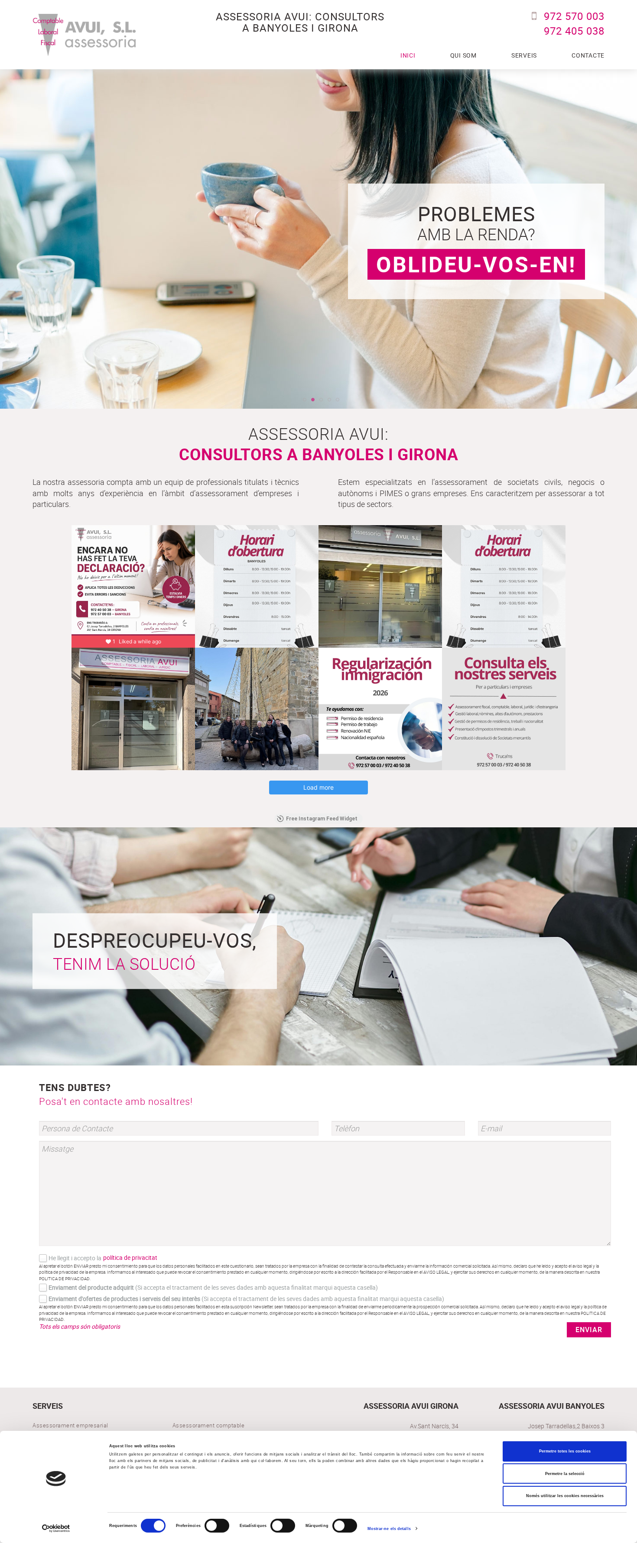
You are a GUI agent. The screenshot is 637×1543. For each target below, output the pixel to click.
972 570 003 (574, 16)
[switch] (217, 1526)
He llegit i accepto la (75, 1258)
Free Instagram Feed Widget (322, 819)
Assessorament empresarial (70, 1425)
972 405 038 (574, 31)
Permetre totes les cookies (565, 1451)
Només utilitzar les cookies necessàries (565, 1496)
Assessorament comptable (208, 1425)
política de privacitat (130, 1257)
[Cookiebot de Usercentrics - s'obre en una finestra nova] (56, 1528)
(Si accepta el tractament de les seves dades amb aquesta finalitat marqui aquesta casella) (213, 1287)
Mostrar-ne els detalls (389, 1529)
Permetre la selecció (565, 1474)
